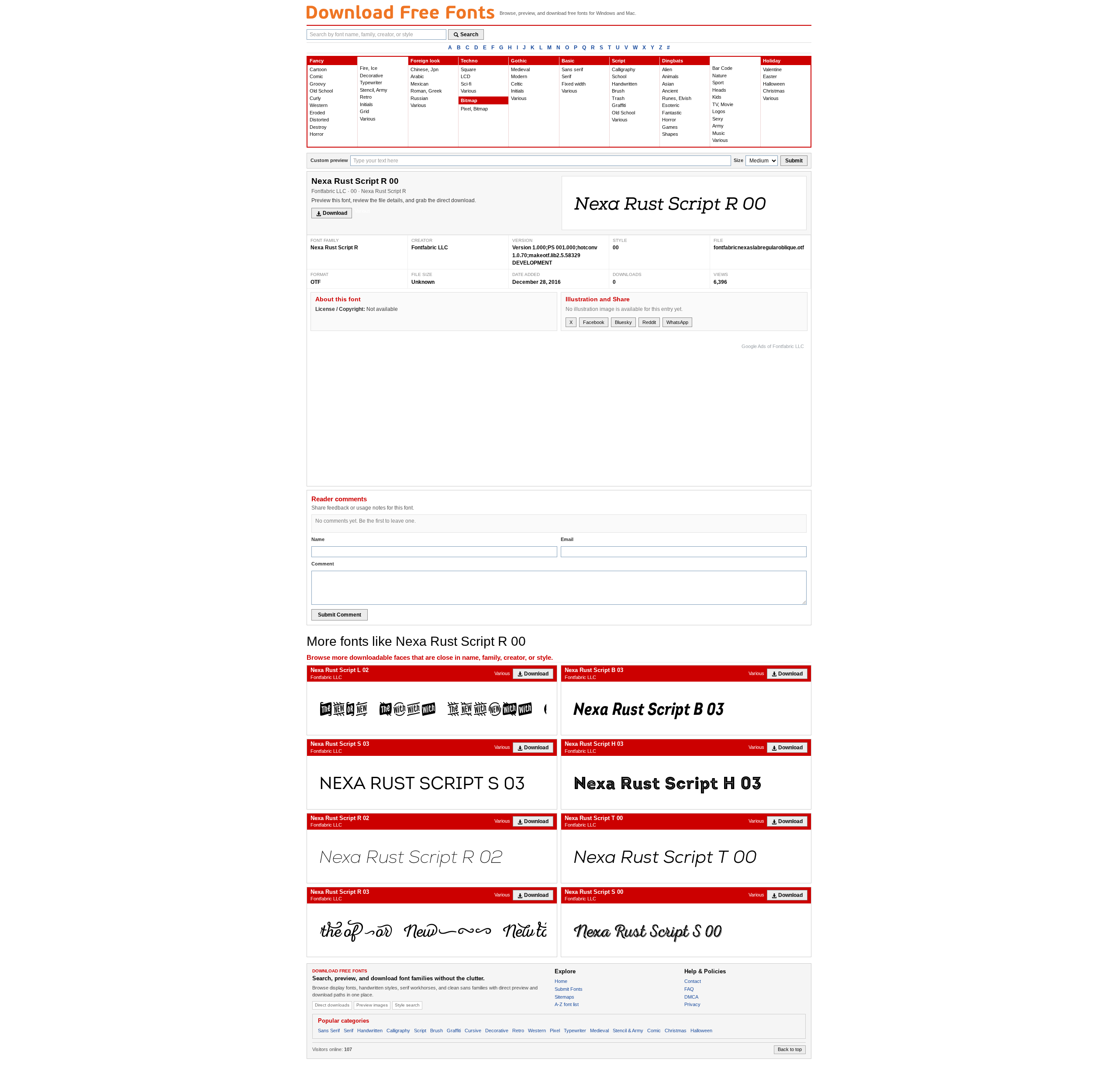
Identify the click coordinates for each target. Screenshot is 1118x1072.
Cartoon (318, 69)
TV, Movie (722, 104)
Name (317, 539)
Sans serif (572, 69)
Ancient (670, 90)
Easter (770, 76)
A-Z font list (567, 1004)
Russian (419, 98)
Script (618, 60)
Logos (718, 111)
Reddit (649, 322)
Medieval (520, 69)
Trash (618, 98)
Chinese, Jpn (424, 69)
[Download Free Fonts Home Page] (400, 12)
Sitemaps (564, 997)
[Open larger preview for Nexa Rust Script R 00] (684, 203)
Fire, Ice (368, 68)
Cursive (473, 1030)
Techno (469, 60)
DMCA (691, 997)
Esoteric (671, 105)
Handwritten (624, 83)
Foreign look (425, 60)
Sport (718, 82)
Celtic (517, 83)
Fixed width (574, 83)
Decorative (371, 75)
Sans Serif (329, 1030)
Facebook (593, 322)
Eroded (317, 112)
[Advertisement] (645, 413)
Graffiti (619, 105)
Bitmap (469, 100)
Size (738, 160)
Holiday (771, 60)
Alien (667, 69)
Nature (719, 75)
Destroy (318, 127)
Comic (316, 76)
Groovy (318, 83)
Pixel (555, 1030)
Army (718, 125)
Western (319, 105)
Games (670, 127)
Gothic (519, 60)
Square (468, 69)
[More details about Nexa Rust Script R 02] (432, 856)
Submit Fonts (569, 989)
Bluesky (623, 322)
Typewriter (371, 82)
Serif (566, 76)
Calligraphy (623, 69)
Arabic (417, 76)
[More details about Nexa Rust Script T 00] (686, 856)
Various (368, 118)
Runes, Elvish (676, 98)
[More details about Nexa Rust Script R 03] (432, 930)
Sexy (717, 118)
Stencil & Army (628, 1030)
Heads (719, 90)
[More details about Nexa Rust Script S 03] (432, 782)
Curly (315, 98)
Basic (568, 60)
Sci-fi (466, 83)
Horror (317, 134)
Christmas (774, 90)
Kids (716, 97)
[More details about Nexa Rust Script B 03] (686, 708)
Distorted (319, 119)
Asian (668, 83)
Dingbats (672, 60)
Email (567, 539)
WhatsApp (677, 322)
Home (561, 981)
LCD (465, 76)
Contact (692, 981)
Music (718, 133)
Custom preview (329, 160)
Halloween (774, 83)
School (619, 76)
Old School (321, 90)
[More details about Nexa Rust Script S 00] (686, 930)
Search (469, 34)
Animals (670, 76)
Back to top (790, 1049)
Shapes (670, 134)
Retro (366, 97)
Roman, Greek (426, 90)
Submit (794, 161)
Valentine (772, 69)
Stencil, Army (373, 90)
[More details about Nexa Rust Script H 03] (686, 782)
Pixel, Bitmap (474, 108)
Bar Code (722, 68)
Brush (618, 90)
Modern (519, 76)
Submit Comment (339, 615)
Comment (322, 563)
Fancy (317, 60)
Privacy (692, 1004)
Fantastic (672, 112)
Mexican (419, 83)
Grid (364, 111)
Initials (366, 104)
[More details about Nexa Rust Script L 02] (432, 708)
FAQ (689, 989)
